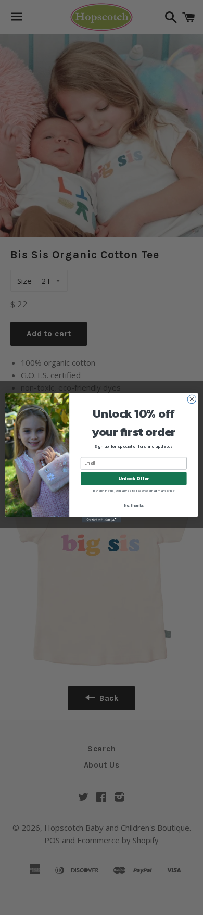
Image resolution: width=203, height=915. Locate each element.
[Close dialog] (191, 399)
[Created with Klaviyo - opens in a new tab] (101, 519)
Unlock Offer (133, 478)
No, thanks (134, 505)
